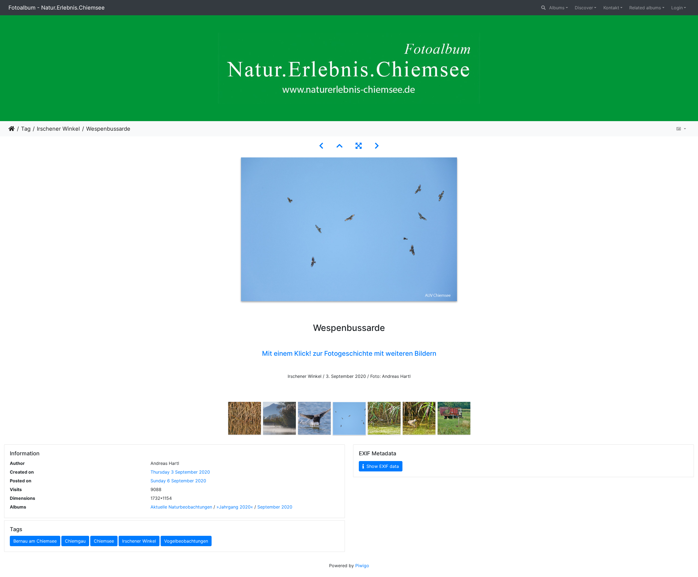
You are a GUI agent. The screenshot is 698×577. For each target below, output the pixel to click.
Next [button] (475, 419)
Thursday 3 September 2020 (180, 472)
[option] (244, 418)
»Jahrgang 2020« (234, 507)
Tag (26, 128)
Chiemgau (75, 541)
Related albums (645, 7)
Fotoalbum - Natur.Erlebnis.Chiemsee (56, 7)
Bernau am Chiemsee (35, 541)
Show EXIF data (382, 466)
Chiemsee (104, 541)
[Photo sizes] (681, 128)
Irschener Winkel (58, 128)
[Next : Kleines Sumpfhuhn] (377, 146)
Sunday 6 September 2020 (178, 480)
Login (677, 7)
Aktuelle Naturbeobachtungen (181, 507)
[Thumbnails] (339, 146)
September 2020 (274, 507)
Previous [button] (223, 419)
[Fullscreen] (358, 146)
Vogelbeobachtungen (186, 541)
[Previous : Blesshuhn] (321, 146)
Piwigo (362, 565)
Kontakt (611, 7)
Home (11, 129)
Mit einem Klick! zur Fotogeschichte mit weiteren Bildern (349, 353)
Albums (556, 7)
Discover (584, 7)
